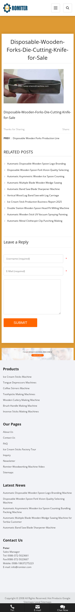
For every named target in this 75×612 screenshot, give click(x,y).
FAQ (5, 443)
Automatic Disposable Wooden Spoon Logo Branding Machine (37, 493)
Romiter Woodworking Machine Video (24, 466)
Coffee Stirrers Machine (16, 388)
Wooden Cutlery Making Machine (21, 400)
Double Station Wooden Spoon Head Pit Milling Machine (38, 208)
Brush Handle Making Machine (20, 405)
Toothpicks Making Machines (19, 394)
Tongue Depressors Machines (19, 382)
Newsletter (9, 461)
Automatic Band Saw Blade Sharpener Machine (33, 189)
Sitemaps (8, 472)
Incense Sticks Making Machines (21, 411)
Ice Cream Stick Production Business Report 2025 (34, 201)
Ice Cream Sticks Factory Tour (19, 449)
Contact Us (9, 437)
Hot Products (54, 598)
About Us (8, 432)
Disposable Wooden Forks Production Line (36, 138)
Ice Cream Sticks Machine (17, 376)
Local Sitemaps (43, 602)
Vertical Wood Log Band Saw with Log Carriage (33, 195)
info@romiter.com (21, 567)
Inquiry (7, 455)
